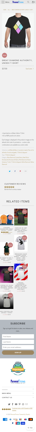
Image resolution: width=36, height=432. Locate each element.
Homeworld (5, 160)
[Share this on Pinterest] (20, 171)
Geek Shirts (26, 157)
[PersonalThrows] (18, 2)
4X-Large (21, 88)
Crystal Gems (18, 157)
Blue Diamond (11, 157)
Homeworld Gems (14, 160)
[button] (4, 232)
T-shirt (9, 162)
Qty (3, 99)
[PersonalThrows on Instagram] (23, 404)
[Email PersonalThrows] (26, 404)
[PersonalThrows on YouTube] (16, 404)
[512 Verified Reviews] (18, 376)
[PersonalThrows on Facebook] (12, 404)
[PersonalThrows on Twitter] (9, 404)
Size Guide (29, 69)
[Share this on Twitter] (10, 171)
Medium (12, 83)
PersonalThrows (15, 414)
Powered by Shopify (24, 414)
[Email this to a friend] (26, 171)
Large (18, 83)
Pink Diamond (23, 160)
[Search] (29, 2)
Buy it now (18, 114)
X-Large (25, 83)
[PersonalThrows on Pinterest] (19, 404)
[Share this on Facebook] (15, 171)
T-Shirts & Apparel (22, 152)
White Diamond (26, 162)
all (9, 150)
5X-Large (5, 93)
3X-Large (13, 88)
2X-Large (5, 88)
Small (4, 83)
